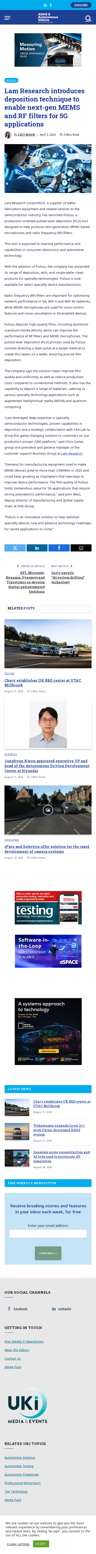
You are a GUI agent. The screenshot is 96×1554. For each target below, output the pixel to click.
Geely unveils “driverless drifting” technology (68, 577)
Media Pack (12, 1367)
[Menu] (7, 18)
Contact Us (12, 1358)
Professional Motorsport (22, 1483)
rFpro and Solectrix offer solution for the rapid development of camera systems (46, 849)
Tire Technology (16, 1491)
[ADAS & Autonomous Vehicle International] (48, 18)
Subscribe (81, 4)
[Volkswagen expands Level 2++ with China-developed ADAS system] (17, 1131)
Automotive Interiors (19, 1457)
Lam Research (71, 453)
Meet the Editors (16, 1350)
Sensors (11, 80)
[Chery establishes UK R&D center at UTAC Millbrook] (48, 643)
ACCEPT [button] (41, 1544)
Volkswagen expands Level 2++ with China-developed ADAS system (59, 1130)
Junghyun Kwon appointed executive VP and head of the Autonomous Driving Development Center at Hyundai (47, 765)
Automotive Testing (18, 1466)
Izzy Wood (26, 135)
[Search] (88, 18)
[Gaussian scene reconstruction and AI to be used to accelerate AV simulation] (17, 1158)
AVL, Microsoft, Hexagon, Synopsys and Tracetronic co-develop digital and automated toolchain (25, 582)
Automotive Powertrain (21, 1474)
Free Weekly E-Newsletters (24, 1341)
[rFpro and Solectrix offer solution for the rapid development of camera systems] (48, 809)
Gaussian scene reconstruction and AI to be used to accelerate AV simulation (61, 1156)
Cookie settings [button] (18, 1544)
